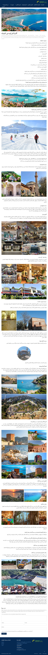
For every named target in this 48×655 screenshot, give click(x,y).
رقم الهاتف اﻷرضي (19, 644)
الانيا (19, 35)
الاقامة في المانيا (22, 35)
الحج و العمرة (30, 4)
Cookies (40, 653)
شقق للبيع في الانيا (5, 37)
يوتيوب (2, 645)
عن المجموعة (5, 4)
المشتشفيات (24, 4)
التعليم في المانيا (16, 35)
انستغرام (2, 643)
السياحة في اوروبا (19, 36)
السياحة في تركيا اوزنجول (31, 37)
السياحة (42, 4)
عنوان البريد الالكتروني (20, 648)
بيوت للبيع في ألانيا (17, 37)
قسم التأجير (18, 4)
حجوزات (12, 4)
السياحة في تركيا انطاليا (38, 37)
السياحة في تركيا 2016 (9, 36)
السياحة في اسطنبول (41, 36)
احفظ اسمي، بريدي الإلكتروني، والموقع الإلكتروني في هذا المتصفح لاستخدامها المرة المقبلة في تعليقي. (16, 631)
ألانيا (24, 35)
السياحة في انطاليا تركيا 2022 (25, 36)
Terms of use (36, 653)
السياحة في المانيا (31, 36)
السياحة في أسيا (7, 35)
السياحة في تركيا (30, 35)
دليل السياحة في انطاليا (11, 37)
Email (25, 622)
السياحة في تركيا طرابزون (24, 37)
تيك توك (2, 644)
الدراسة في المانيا (11, 35)
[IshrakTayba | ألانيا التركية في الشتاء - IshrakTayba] (42, 2)
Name (2, 622)
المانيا (20, 37)
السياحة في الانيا (36, 36)
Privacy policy (45, 653)
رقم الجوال (18, 646)
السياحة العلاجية (37, 4)
